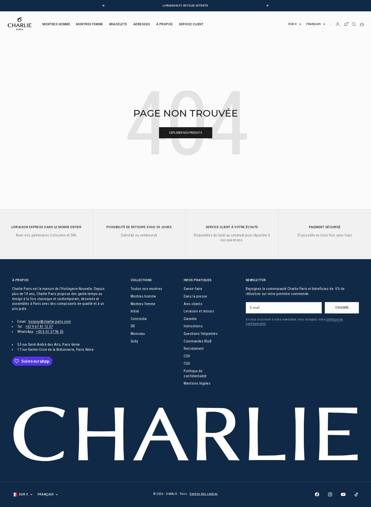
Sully (134, 341)
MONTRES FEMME (89, 24)
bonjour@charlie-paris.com (50, 321)
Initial (135, 311)
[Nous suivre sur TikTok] (356, 494)
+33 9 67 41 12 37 (39, 327)
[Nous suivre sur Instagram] (330, 494)
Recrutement (194, 348)
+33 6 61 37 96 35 (50, 332)
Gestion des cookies (204, 494)
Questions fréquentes (201, 334)
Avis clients (193, 304)
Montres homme (143, 296)
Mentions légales (197, 383)
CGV (187, 356)
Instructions (193, 326)
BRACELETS (118, 24)
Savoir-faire (193, 289)
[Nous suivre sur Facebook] (317, 494)
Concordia (139, 319)
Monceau (138, 334)
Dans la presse (195, 296)
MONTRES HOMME (56, 24)
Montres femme (143, 304)
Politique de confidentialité (195, 373)
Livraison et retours (199, 311)
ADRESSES (141, 24)
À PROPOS (164, 24)
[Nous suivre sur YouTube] (343, 494)
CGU (187, 363)
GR (133, 326)
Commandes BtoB (197, 341)
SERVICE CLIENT (191, 24)
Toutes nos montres (146, 289)
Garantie (190, 319)
